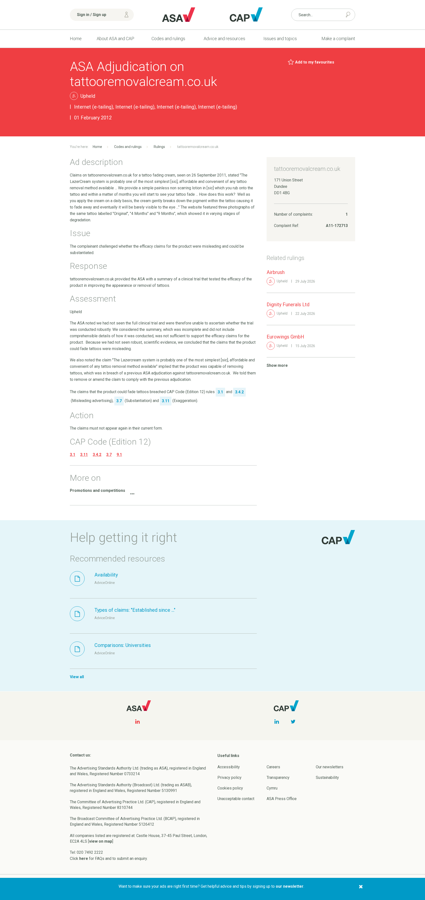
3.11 (84, 454)
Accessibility (228, 767)
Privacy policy (229, 777)
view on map (100, 841)
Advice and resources (224, 38)
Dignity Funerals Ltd (288, 304)
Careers (273, 767)
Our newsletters (329, 767)
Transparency (278, 777)
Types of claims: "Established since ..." (134, 610)
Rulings (159, 147)
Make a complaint (338, 38)
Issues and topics (280, 38)
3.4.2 (97, 454)
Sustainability (327, 777)
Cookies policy (230, 788)
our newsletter (290, 886)
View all (77, 677)
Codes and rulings (168, 38)
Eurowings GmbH (285, 337)
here (83, 858)
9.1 (119, 454)
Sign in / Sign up (91, 14)
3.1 (72, 454)
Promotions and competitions (97, 490)
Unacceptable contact (235, 798)
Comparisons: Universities (122, 645)
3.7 (109, 454)
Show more (277, 365)
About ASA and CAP (115, 38)
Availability (106, 575)
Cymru (272, 788)
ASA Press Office (282, 798)
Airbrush (276, 272)
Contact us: (80, 755)
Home (76, 38)
